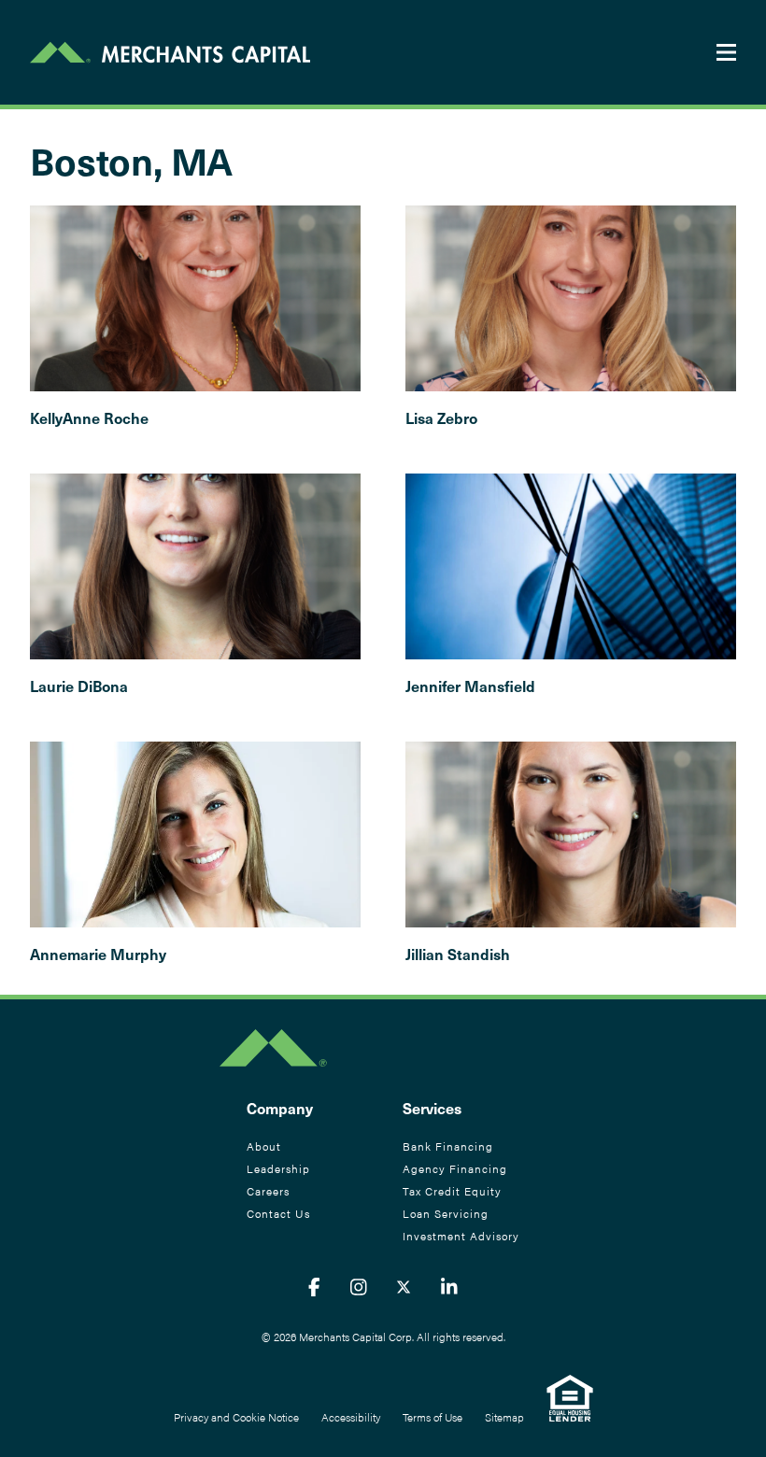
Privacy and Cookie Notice (236, 1416)
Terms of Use (432, 1416)
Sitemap (504, 1416)
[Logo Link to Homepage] (170, 52)
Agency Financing (455, 1168)
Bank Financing (448, 1146)
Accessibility (350, 1416)
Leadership (278, 1168)
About (264, 1146)
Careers (268, 1190)
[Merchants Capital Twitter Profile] (403, 1286)
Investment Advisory (461, 1235)
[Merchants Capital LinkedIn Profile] (449, 1286)
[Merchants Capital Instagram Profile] (358, 1286)
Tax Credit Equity (452, 1190)
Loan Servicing (446, 1213)
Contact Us (278, 1213)
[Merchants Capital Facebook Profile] (314, 1286)
